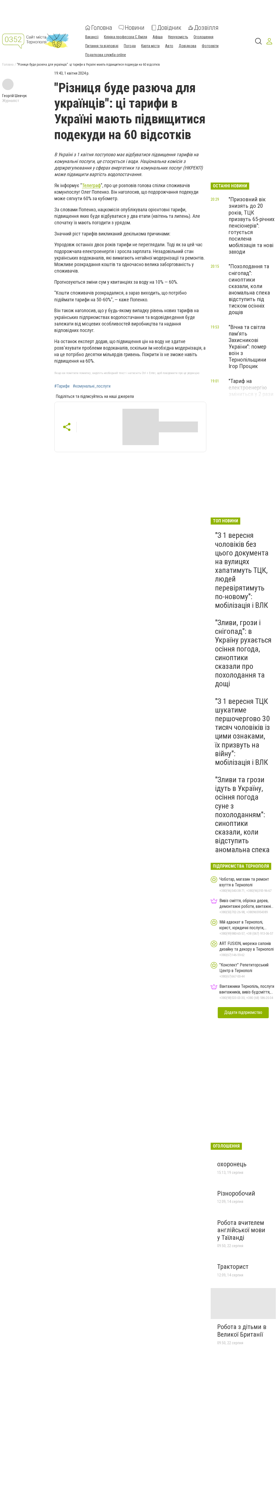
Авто (169, 46)
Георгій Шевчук (14, 95)
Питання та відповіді (101, 46)
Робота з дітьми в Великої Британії (241, 1330)
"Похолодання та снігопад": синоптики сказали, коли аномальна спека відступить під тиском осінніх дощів (249, 289)
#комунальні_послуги (91, 386)
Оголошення (203, 37)
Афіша (158, 37)
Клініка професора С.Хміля (125, 37)
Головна (101, 27)
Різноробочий (236, 1193)
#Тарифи (62, 386)
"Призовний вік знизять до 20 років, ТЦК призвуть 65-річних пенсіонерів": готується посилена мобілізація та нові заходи (251, 225)
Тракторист (232, 1266)
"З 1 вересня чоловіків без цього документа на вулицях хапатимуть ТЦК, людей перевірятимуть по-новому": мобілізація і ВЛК (241, 570)
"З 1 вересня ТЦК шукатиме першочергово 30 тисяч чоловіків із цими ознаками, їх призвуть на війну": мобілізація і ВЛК (242, 732)
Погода (130, 46)
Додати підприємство (243, 1012)
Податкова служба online (105, 55)
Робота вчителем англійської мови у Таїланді (241, 1230)
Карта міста (150, 46)
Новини (134, 27)
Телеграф (91, 185)
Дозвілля (206, 27)
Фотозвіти (210, 46)
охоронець (232, 1164)
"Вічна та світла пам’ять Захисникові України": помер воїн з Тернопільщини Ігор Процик (247, 347)
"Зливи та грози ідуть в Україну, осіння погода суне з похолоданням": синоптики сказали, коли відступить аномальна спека (242, 814)
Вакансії (92, 37)
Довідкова (187, 46)
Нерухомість (178, 37)
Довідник (169, 27)
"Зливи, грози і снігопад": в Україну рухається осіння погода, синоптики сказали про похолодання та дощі (243, 653)
